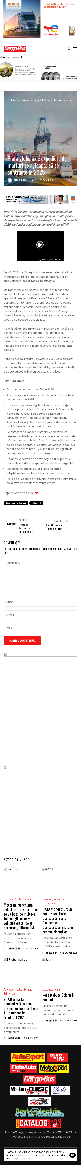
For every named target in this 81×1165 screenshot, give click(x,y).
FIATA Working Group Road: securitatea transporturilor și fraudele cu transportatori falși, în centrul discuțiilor (58, 920)
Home (14, 100)
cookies (25, 1158)
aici (37, 493)
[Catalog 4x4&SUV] (38, 1123)
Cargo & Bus (20, 180)
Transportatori (49, 903)
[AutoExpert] (28, 1057)
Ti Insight (36, 503)
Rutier (66, 899)
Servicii (27, 899)
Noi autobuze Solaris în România (58, 997)
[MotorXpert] (54, 1068)
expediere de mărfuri (16, 503)
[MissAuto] (39, 1101)
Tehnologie (9, 993)
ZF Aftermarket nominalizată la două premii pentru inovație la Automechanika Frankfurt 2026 (21, 1008)
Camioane (9, 899)
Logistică (25, 100)
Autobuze (9, 989)
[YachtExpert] (60, 1090)
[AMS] (57, 1057)
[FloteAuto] (23, 1068)
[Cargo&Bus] (39, 1079)
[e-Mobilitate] (39, 1112)
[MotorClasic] (29, 1090)
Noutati (21, 150)
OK (72, 1155)
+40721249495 (63, 1132)
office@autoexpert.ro (27, 1132)
